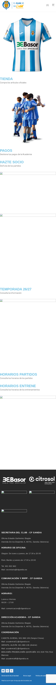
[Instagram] (7, 670)
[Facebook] (3, 670)
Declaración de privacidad (10, 676)
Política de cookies (42, 676)
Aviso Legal (27, 676)
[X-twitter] (11, 670)
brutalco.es (27, 680)
